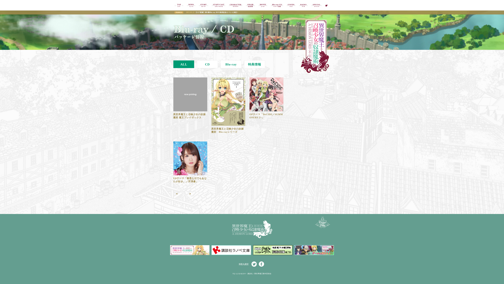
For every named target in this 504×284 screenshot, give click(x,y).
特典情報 (254, 64)
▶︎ (190, 194)
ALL (183, 64)
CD (207, 64)
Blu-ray (231, 64)
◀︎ (177, 194)
